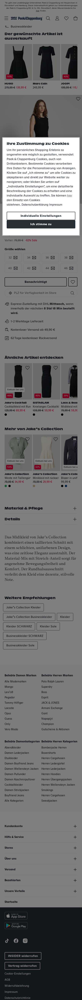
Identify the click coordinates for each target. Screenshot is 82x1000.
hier (69, 195)
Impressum (55, 205)
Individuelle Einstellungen (41, 216)
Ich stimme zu (40, 224)
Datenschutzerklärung (35, 205)
